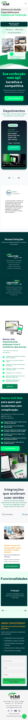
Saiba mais (10, 386)
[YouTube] (15, 711)
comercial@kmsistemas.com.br (14, 707)
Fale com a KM (14, 147)
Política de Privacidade (14, 713)
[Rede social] (8, 711)
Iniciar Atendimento (14, 98)
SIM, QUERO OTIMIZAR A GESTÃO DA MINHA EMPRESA (14, 681)
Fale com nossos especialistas (14, 24)
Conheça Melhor (10, 448)
